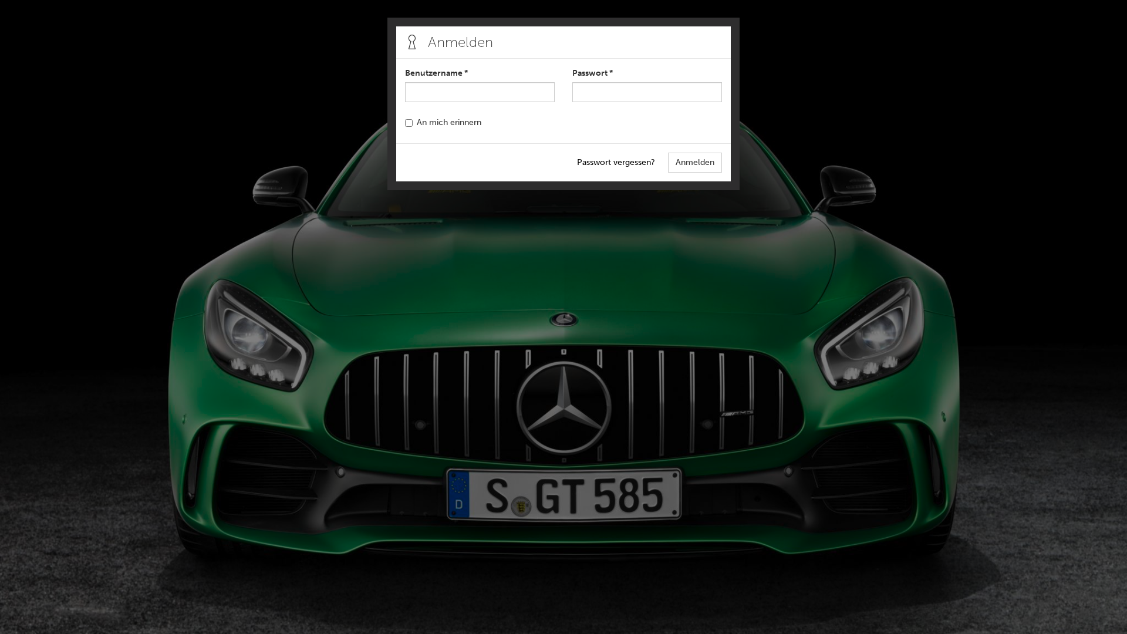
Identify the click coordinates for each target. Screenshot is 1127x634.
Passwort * (592, 73)
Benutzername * (436, 73)
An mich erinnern (449, 122)
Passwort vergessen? (616, 162)
